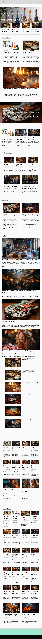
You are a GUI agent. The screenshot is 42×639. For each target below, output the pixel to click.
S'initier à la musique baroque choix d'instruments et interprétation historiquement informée (29, 371)
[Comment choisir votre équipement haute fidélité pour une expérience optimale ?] (7, 443)
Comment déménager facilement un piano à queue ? (32, 166)
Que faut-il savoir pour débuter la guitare (34, 468)
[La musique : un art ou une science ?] (13, 411)
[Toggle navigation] (3, 2)
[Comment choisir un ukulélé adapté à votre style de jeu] (11, 45)
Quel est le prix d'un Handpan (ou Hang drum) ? (29, 188)
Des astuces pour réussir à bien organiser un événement (11, 615)
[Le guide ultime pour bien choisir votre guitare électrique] (26, 443)
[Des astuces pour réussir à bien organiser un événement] (11, 607)
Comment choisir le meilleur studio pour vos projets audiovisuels (20, 140)
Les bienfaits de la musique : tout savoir (25, 575)
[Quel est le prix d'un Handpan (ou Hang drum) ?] (30, 179)
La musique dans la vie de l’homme (34, 574)
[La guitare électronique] (11, 208)
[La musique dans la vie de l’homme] (30, 483)
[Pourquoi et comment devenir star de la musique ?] (7, 587)
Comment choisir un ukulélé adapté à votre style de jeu (11, 52)
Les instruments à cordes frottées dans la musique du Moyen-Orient (30, 383)
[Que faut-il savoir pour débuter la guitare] (35, 462)
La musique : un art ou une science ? (29, 407)
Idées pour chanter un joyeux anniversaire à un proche (18, 351)
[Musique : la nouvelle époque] (30, 208)
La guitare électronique (10, 108)
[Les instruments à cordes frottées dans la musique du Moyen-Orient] (26, 25)
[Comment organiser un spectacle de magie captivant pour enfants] (16, 25)
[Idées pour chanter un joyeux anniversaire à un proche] (21, 159)
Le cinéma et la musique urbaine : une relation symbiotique (11, 188)
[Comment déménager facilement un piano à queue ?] (33, 159)
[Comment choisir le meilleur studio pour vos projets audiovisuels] (21, 132)
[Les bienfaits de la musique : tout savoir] (11, 483)
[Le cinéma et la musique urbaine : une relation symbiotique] (12, 179)
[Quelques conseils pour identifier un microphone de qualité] (16, 462)
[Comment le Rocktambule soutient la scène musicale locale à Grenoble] (36, 25)
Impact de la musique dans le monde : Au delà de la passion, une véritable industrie (30, 616)
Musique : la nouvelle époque (30, 215)
